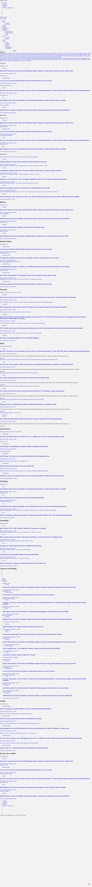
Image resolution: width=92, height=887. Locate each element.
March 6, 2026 (11, 740)
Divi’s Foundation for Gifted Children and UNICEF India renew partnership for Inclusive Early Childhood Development (33, 307)
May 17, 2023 (11, 199)
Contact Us (5, 5)
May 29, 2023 (11, 190)
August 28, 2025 (12, 164)
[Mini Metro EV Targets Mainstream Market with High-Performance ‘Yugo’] (16, 540)
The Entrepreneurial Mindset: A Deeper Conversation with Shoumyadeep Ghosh (22, 227)
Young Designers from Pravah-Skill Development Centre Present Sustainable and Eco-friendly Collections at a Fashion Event (34, 728)
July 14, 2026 (11, 539)
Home (4, 20)
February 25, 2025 (12, 565)
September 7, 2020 (15, 629)
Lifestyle (4, 30)
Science (7, 44)
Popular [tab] (4, 579)
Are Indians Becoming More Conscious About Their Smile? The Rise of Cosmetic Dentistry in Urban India (29, 258)
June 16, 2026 (11, 380)
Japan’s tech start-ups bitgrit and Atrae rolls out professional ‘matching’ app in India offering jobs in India (32, 634)
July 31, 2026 (11, 320)
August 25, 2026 (12, 73)
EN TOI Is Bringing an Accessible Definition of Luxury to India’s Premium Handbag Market (25, 708)
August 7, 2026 (11, 278)
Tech (4, 36)
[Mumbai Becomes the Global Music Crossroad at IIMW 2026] (13, 461)
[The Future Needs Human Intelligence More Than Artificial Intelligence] (21, 333)
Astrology (7, 46)
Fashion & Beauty (9, 32)
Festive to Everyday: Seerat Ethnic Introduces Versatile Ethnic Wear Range (20, 718)
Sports (6, 42)
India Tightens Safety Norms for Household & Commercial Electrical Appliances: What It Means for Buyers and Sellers (33, 100)
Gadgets (7, 38)
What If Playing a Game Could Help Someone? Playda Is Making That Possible (22, 497)
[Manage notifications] (89, 884)
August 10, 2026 (12, 269)
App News (7, 37)
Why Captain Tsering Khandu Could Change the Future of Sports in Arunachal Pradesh (24, 377)
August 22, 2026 (12, 112)
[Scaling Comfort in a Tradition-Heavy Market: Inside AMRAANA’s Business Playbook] (19, 743)
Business (4, 26)
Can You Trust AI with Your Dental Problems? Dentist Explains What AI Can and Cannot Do (26, 80)
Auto (4, 40)
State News (7, 24)
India (4, 21)
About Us (5, 2)
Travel (6, 34)
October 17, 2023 (12, 173)
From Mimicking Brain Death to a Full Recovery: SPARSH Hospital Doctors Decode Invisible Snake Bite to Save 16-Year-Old (34, 266)
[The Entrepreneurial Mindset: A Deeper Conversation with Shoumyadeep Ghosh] (4, 222)
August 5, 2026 (11, 309)
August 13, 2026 (12, 299)
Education (5, 27)
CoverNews (17, 815)
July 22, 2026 (11, 340)
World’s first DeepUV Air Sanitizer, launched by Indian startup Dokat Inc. (23, 626)
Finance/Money (8, 47)
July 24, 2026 (11, 330)
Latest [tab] (4, 578)
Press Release (8, 48)
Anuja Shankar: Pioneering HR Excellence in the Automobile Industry (19, 554)
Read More (2, 358)
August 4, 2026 (11, 286)
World (4, 25)
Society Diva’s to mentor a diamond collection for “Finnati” (19, 655)
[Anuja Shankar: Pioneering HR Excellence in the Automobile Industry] (15, 549)
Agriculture (7, 43)
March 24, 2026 (12, 731)
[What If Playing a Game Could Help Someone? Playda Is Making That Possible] (4, 492)
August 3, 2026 (11, 531)
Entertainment (6, 29)
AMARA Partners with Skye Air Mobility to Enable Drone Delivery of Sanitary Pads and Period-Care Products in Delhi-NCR (35, 110)
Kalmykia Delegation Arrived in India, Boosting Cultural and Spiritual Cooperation (23, 161)
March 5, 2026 (11, 750)
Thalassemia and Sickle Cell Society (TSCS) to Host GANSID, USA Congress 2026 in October (26, 284)
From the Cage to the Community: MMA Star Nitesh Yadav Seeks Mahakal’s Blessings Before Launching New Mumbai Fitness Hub (36, 364)
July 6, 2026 (11, 517)
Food (6, 35)
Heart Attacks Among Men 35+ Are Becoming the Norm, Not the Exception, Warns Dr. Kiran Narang (28, 275)
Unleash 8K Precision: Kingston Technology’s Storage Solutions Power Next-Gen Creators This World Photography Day (33, 506)
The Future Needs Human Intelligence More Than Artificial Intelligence (19, 338)
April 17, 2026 (11, 421)
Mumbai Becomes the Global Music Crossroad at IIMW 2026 (17, 466)
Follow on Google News (8, 7)
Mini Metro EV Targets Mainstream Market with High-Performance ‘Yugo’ (21, 545)
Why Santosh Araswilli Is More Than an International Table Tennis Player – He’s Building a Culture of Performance (32, 391)
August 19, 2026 (12, 260)
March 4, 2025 (11, 557)
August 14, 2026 (12, 229)
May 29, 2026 (11, 393)
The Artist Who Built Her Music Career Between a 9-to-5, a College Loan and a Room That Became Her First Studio (32, 436)
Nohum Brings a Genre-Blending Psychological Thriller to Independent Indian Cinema (24, 446)
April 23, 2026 (11, 406)
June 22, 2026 (11, 367)
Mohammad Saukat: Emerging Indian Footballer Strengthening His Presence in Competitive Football (28, 404)
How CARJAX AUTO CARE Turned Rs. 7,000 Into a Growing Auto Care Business (23, 528)
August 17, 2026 (12, 711)
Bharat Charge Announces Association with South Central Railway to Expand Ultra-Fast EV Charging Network (31, 537)
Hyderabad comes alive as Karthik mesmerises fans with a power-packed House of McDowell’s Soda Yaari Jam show (32, 475)
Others (4, 41)
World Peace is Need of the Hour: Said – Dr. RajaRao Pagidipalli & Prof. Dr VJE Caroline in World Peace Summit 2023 (33, 179)
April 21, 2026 (11, 458)
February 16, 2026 (12, 478)
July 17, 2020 (14, 651)
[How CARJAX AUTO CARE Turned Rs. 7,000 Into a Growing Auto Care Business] (4, 523)
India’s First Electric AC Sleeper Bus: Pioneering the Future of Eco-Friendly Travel (23, 563)
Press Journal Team (4, 73)
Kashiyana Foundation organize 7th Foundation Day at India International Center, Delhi (24, 188)
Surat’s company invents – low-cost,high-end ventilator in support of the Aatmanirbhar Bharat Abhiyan (31, 648)
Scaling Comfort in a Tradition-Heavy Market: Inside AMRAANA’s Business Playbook (24, 748)
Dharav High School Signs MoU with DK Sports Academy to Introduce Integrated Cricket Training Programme (31, 418)
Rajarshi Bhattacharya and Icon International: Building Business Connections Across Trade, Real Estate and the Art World (34, 236)
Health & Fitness (9, 31)
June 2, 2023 (11, 181)
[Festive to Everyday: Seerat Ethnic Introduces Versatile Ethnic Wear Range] (16, 713)
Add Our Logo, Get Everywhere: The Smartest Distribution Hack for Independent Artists (24, 456)
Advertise (5, 4)
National (7, 23)
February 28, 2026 (12, 468)
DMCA (4, 6)
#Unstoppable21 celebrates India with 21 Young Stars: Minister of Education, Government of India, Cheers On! (31, 170)
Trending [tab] (5, 581)
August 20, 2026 (12, 439)
